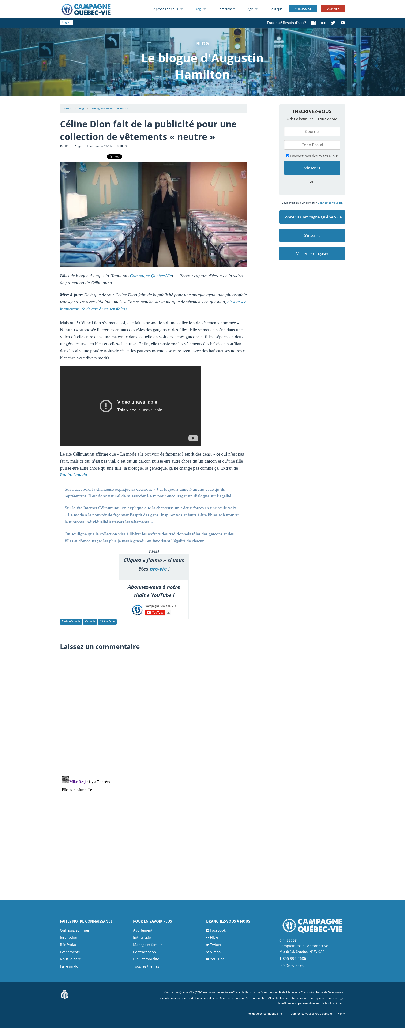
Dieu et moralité (146, 958)
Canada (90, 621)
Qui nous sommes (75, 930)
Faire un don (70, 966)
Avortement (142, 930)
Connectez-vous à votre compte (311, 1013)
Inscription (68, 937)
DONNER (333, 8)
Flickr (214, 937)
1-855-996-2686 (292, 958)
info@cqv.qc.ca (291, 965)
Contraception (144, 951)
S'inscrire (312, 235)
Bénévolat (68, 944)
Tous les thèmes (146, 966)
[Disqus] (154, 711)
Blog (198, 9)
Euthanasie (142, 937)
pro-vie (158, 568)
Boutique (276, 9)
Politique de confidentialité (265, 1013)
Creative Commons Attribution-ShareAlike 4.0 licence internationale (264, 998)
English (66, 22)
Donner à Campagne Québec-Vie (312, 217)
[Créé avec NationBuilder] (64, 994)
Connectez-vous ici (330, 203)
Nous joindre (70, 958)
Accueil (67, 108)
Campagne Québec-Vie (151, 275)
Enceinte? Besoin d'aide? (286, 22)
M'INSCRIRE (303, 8)
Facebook (218, 930)
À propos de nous (165, 9)
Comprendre (227, 9)
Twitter (215, 944)
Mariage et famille (147, 944)
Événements (70, 951)
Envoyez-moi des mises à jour (313, 156)
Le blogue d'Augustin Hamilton (109, 108)
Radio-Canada (71, 621)
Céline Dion (107, 621)
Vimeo (215, 951)
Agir (250, 9)
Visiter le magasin (312, 253)
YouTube (217, 958)
